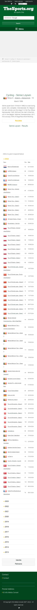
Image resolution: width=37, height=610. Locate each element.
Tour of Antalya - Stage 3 (14, 477)
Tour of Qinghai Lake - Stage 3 (15, 304)
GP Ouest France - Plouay (14, 219)
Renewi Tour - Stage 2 (13, 210)
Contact (6, 578)
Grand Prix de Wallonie (13, 175)
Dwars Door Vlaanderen (14, 435)
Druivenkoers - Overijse (14, 223)
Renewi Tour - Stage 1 (13, 214)
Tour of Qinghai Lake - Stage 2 (15, 309)
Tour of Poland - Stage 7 (14, 235)
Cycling (12, 59)
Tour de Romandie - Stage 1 (15, 426)
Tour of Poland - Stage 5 (14, 244)
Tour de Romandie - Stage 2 (15, 422)
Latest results (29, 1)
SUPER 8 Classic (12, 171)
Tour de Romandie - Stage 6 (15, 404)
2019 (7, 521)
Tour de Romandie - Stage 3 (15, 417)
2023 (7, 501)
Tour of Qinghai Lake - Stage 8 (15, 282)
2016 (7, 537)
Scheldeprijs (11, 431)
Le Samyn (10, 456)
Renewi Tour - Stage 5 (13, 196)
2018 (7, 527)
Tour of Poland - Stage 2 (14, 258)
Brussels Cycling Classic (14, 378)
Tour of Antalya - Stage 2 (14, 482)
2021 (7, 511)
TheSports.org (18, 9)
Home (6, 59)
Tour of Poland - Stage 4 (14, 249)
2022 (7, 506)
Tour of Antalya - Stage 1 (14, 486)
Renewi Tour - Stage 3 (13, 205)
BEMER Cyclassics (12, 184)
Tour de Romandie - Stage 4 (15, 413)
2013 (7, 552)
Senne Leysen (16, 61)
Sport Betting (8, 1)
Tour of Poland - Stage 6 (14, 240)
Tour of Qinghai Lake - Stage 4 (15, 300)
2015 (7, 542)
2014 (7, 547)
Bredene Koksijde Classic (14, 447)
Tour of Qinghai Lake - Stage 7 (15, 286)
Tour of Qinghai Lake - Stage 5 (15, 295)
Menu (21, 29)
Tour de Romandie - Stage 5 (15, 408)
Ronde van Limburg (12, 399)
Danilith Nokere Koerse (13, 452)
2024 (7, 159)
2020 (7, 516)
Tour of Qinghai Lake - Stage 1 (15, 313)
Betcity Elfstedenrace (13, 166)
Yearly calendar (18, 1)
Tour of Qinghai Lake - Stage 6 (15, 291)
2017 (7, 532)
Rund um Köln (11, 395)
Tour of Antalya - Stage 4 (14, 473)
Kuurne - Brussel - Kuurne (14, 461)
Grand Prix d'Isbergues (13, 180)
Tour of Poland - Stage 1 (14, 262)
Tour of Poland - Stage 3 (14, 253)
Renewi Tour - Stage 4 (13, 201)
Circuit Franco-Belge (13, 390)
